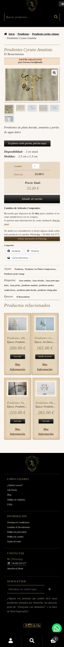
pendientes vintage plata (47, 290)
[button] (54, 73)
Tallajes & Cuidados (16, 499)
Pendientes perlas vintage (45, 34)
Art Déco (47, 342)
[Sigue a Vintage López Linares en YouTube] (34, 626)
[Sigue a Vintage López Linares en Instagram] (30, 626)
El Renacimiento (23, 297)
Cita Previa (12, 490)
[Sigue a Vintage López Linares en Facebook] (25, 626)
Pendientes (23, 34)
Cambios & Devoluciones (18, 527)
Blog (9, 494)
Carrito (49, 637)
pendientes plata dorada (26, 290)
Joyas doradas (38, 280)
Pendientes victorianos (27, 342)
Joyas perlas (15, 285)
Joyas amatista (25, 280)
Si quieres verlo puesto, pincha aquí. (27, 143)
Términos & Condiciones (18, 522)
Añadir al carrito (32, 198)
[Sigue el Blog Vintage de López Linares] (39, 626)
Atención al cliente (15, 568)
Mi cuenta (10, 641)
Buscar (32, 641)
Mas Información (17, 367)
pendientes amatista (29, 285)
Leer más (17, 356)
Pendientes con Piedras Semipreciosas (40, 269)
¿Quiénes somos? (15, 485)
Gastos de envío (14, 541)
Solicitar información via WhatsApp (32, 239)
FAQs (9, 504)
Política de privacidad (16, 532)
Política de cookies (15, 536)
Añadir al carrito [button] (45, 356)
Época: (11, 342)
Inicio (12, 34)
